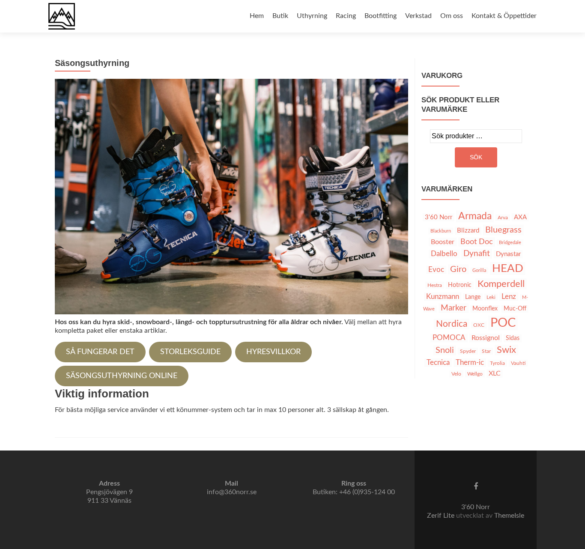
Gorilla (479, 270)
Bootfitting (380, 15)
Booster (442, 242)
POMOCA (449, 337)
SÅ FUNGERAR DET (100, 352)
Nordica (451, 323)
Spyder (468, 351)
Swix (506, 350)
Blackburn (440, 231)
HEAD (507, 268)
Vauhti (518, 363)
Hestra (434, 285)
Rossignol (486, 337)
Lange (473, 297)
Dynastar (508, 254)
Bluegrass (503, 230)
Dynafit (476, 254)
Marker (453, 308)
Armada (475, 216)
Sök (476, 157)
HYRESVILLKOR (273, 352)
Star (486, 351)
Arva (503, 217)
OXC (478, 325)
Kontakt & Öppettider (504, 15)
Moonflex (485, 309)
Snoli (445, 350)
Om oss (451, 15)
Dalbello (444, 254)
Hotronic (460, 285)
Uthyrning (312, 15)
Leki (491, 297)
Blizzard (468, 230)
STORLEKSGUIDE (190, 352)
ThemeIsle (509, 515)
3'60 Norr (438, 217)
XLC (495, 373)
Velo (456, 373)
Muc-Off (515, 309)
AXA (520, 217)
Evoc (436, 269)
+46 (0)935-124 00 (367, 492)
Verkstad (418, 15)
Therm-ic (470, 362)
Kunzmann (442, 296)
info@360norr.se (232, 492)
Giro (458, 269)
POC (503, 322)
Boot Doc (476, 242)
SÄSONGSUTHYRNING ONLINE (121, 376)
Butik (280, 15)
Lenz (508, 296)
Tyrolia (497, 363)
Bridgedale (510, 242)
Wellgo (475, 373)
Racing (346, 15)
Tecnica (438, 362)
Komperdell (501, 284)
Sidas (512, 338)
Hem (257, 15)
